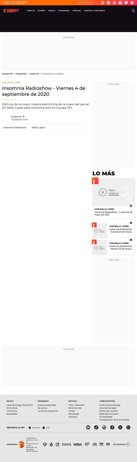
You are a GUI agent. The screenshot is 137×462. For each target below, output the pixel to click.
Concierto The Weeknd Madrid (15, 2)
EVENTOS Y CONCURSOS (94, 11)
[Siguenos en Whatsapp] (132, 2)
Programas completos (53, 74)
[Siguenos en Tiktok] (108, 2)
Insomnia (34, 74)
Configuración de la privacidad (114, 420)
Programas (21, 74)
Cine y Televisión (76, 405)
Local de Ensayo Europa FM (20, 405)
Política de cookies (108, 411)
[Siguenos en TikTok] (96, 428)
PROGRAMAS (63, 11)
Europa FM (7, 74)
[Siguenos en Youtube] (102, 2)
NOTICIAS (77, 11)
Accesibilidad (105, 417)
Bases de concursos (108, 414)
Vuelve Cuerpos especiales (14, 3)
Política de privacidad (109, 405)
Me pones (42, 408)
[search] (133, 10)
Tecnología (73, 414)
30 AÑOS (41, 11)
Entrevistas (12, 408)
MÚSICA (51, 11)
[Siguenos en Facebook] (120, 2)
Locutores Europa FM (48, 411)
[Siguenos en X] (120, 428)
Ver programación (85, 3)
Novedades (12, 414)
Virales (71, 411)
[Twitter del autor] (24, 116)
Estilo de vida (74, 408)
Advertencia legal (107, 408)
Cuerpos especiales (47, 405)
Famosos (72, 417)
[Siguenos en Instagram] (114, 2)
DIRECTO (31, 11)
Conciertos (12, 411)
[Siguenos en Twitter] (126, 3)
